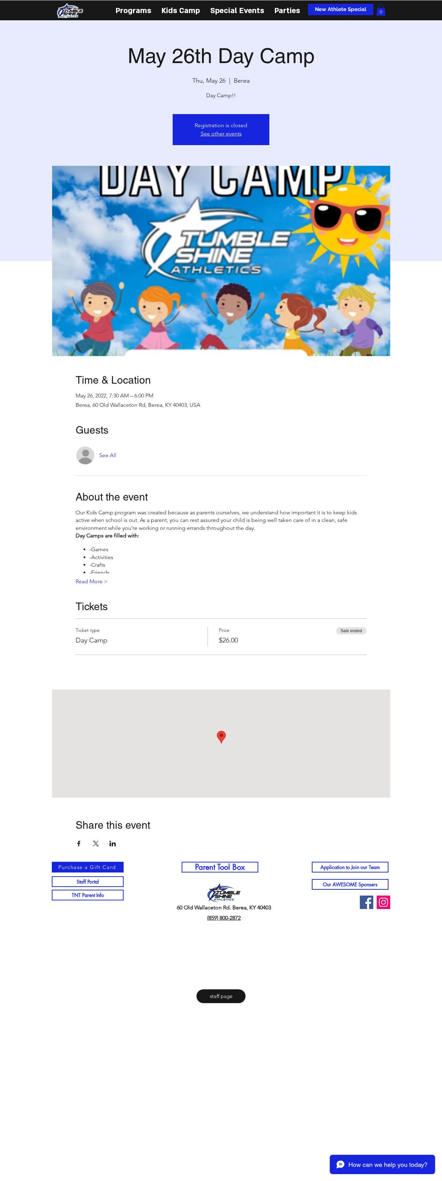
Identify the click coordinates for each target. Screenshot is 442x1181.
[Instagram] (383, 902)
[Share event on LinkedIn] (112, 843)
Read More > (92, 581)
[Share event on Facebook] (79, 843)
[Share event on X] (96, 843)
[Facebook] (366, 902)
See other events (221, 133)
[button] (133, 10)
